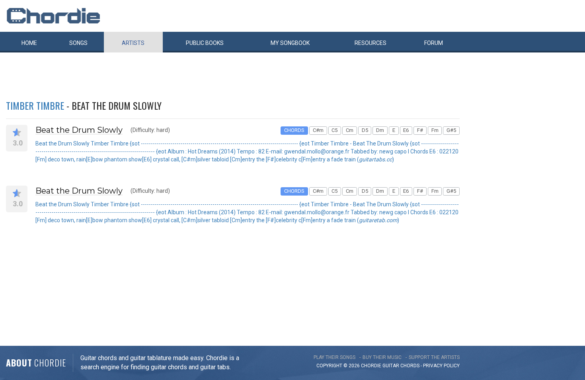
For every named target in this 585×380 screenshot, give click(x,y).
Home (29, 43)
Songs (78, 43)
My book (290, 43)
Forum (433, 43)
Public (205, 43)
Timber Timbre (35, 105)
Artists (133, 43)
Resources (370, 43)
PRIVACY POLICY (441, 365)
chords (409, 365)
